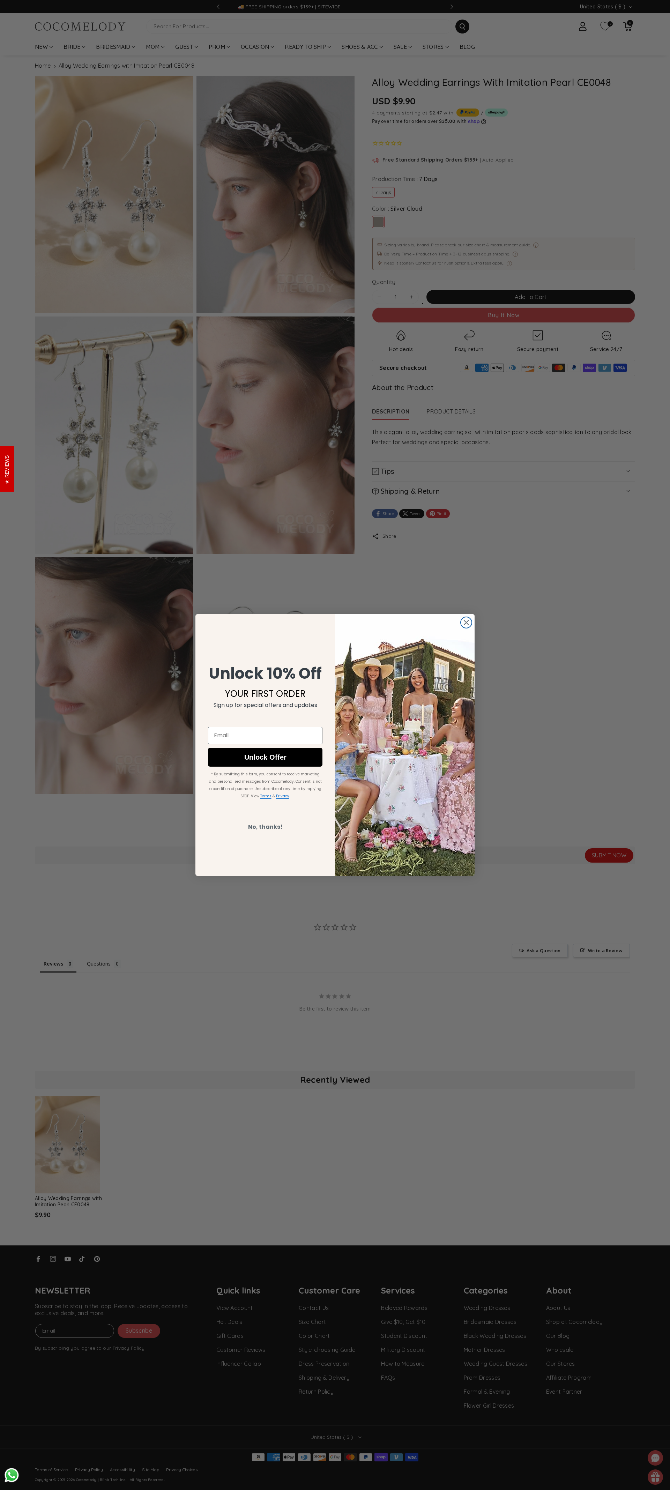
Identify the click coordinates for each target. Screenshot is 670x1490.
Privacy (282, 796)
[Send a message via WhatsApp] (11, 1475)
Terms (265, 796)
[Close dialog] (466, 622)
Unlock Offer (265, 757)
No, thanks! (265, 827)
